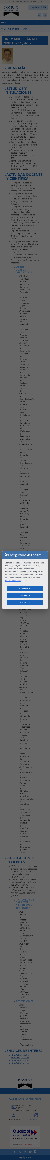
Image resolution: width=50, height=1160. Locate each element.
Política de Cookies (13, 580)
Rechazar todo (25, 589)
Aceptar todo (25, 602)
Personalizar (25, 595)
